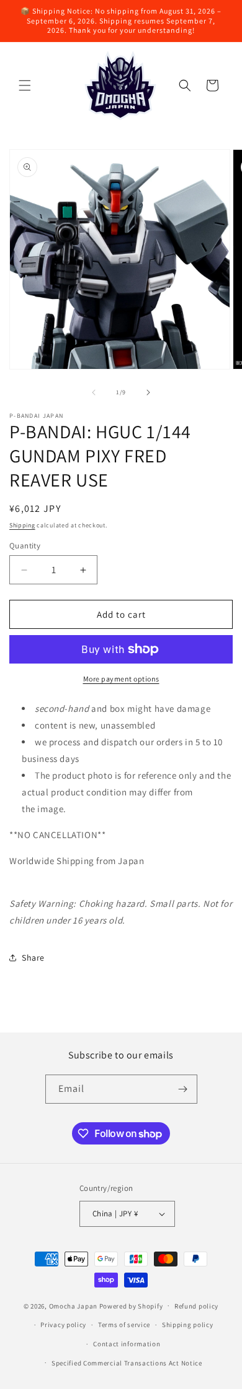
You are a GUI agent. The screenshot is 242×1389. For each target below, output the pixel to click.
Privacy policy (63, 1324)
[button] (24, 85)
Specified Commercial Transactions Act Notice (127, 1363)
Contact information (126, 1343)
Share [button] (33, 957)
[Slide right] (148, 392)
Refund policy (196, 1306)
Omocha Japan (73, 1305)
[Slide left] (93, 392)
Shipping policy (187, 1324)
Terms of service (124, 1324)
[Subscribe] (183, 1089)
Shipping (22, 525)
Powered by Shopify (131, 1305)
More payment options (121, 678)
